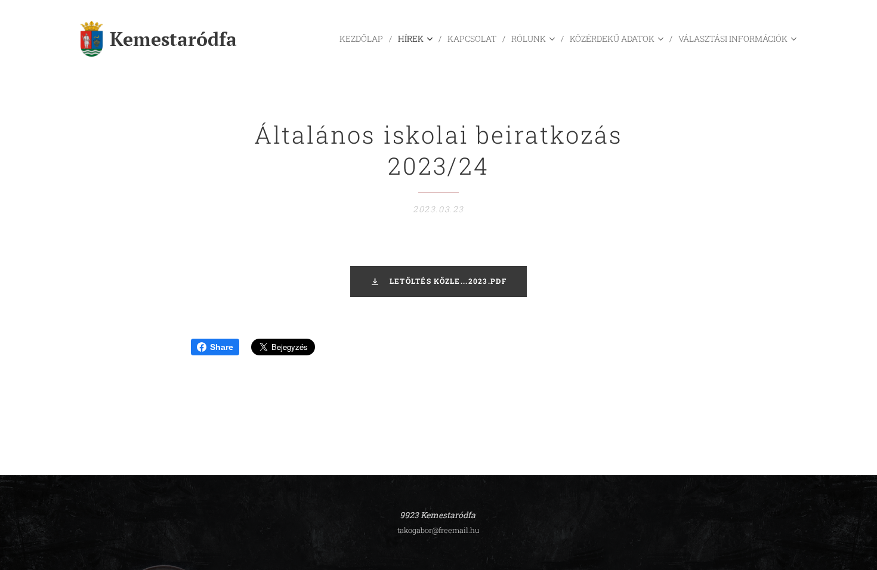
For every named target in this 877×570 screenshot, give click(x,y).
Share (221, 347)
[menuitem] (364, 39)
